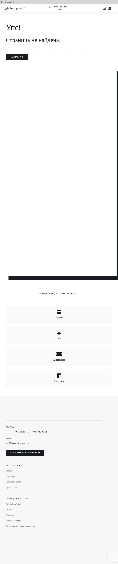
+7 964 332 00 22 (39, 431)
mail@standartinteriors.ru (17, 443)
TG (27, 431)
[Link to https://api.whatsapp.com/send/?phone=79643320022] (22, 554)
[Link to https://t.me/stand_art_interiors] (59, 554)
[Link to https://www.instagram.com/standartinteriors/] (96, 554)
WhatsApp (20, 431)
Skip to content (7, 2)
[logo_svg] (59, 6)
